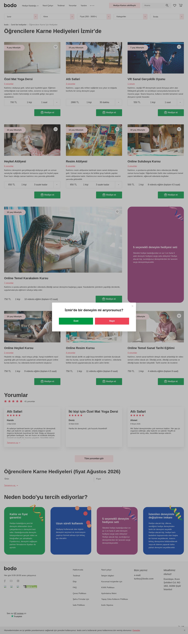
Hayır (112, 321)
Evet (76, 321)
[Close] (132, 306)
